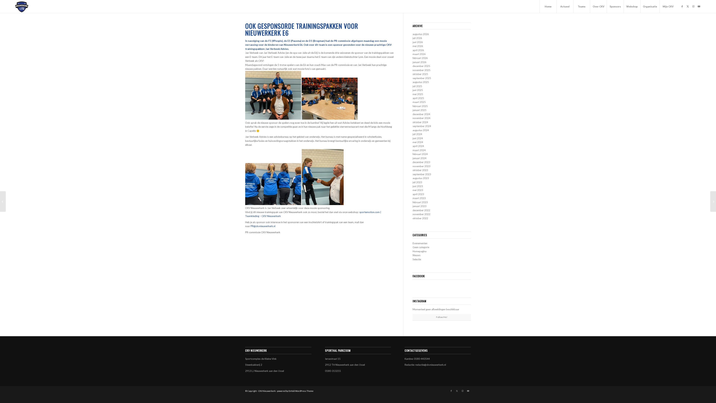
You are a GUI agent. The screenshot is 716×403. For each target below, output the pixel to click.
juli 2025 (417, 86)
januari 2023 (419, 206)
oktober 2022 (420, 218)
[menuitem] (548, 6)
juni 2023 (418, 186)
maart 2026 (419, 54)
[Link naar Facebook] (682, 6)
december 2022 (421, 210)
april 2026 (418, 50)
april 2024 (418, 146)
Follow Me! (442, 317)
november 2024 (421, 118)
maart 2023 (419, 198)
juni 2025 (418, 90)
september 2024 (422, 126)
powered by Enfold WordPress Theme (295, 391)
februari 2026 (420, 58)
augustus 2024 (421, 130)
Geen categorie (421, 247)
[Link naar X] (687, 6)
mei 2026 (418, 46)
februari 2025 (420, 106)
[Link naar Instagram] (693, 6)
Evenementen (420, 243)
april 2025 (418, 98)
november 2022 (421, 214)
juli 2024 (417, 134)
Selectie (417, 259)
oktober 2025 (420, 74)
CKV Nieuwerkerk (267, 391)
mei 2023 (418, 190)
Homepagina (419, 251)
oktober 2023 (420, 170)
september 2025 (422, 78)
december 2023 (421, 162)
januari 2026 (419, 62)
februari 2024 (420, 154)
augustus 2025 (421, 82)
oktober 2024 (420, 122)
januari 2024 (419, 158)
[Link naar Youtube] (699, 6)
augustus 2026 (421, 34)
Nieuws (416, 255)
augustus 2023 (421, 178)
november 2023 (421, 166)
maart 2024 (419, 150)
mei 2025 (418, 94)
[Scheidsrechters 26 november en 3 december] (3, 201)
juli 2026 (417, 38)
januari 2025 (419, 110)
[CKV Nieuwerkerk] (21, 6)
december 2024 (421, 114)
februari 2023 (420, 202)
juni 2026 (418, 42)
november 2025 (421, 70)
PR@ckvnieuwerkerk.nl (263, 226)
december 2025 (421, 66)
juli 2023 (417, 182)
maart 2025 (419, 102)
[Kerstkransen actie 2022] (713, 201)
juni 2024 (418, 138)
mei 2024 (418, 142)
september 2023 (422, 174)
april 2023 (418, 194)
